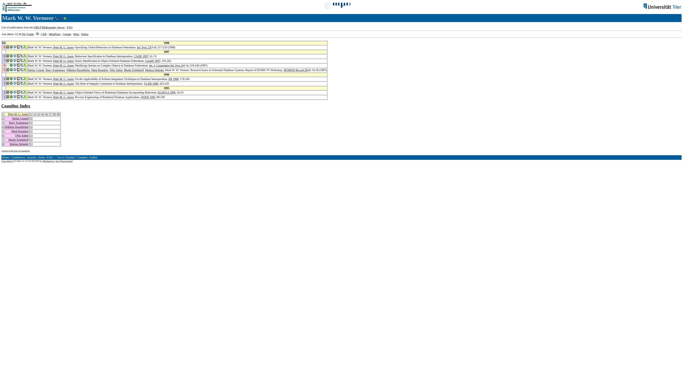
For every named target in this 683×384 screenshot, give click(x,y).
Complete (82, 157)
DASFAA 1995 (167, 92)
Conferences (18, 157)
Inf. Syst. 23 (144, 47)
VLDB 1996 (151, 83)
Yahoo (84, 34)
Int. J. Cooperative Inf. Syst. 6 (166, 65)
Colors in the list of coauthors (15, 151)
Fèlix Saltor (116, 70)
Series (41, 157)
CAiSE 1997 (141, 56)
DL (24, 34)
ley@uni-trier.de (64, 161)
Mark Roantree (99, 70)
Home (5, 157)
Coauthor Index (15, 105)
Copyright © (7, 161)
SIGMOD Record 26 (295, 70)
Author (93, 157)
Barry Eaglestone (55, 70)
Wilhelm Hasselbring (78, 70)
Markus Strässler (154, 70)
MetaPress (54, 34)
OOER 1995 (148, 97)
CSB (44, 34)
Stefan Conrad (36, 70)
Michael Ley (49, 161)
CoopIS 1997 (152, 60)
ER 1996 (173, 79)
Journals (31, 157)
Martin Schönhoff (134, 70)
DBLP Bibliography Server (49, 27)
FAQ (70, 27)
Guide (30, 34)
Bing (76, 34)
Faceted (70, 157)
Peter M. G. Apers (63, 47)
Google (67, 34)
